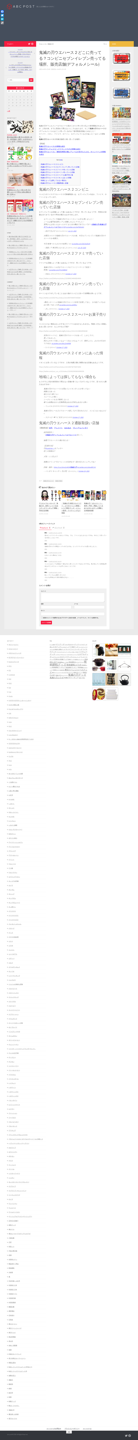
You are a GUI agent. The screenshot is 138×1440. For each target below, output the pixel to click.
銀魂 (10, 1388)
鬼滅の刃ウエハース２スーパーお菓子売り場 (56, 175)
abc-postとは (87, 1429)
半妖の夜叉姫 (13, 1251)
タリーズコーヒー (14, 1040)
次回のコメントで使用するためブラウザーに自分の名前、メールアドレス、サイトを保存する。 (71, 618)
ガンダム (11, 890)
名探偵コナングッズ (79, 659)
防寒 (10, 1397)
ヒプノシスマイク (14, 1105)
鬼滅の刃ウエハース (48, 481)
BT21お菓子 (52, 644)
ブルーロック (13, 1126)
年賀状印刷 (12, 1298)
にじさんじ (12, 821)
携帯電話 (11, 1311)
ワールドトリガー (14, 1212)
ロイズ (11, 1199)
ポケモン (11, 1156)
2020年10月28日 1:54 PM (55, 572)
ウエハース (42, 44)
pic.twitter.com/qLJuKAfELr (68, 305)
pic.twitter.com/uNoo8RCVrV (86, 467)
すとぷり (11, 808)
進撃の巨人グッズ (77, 672)
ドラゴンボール (14, 1079)
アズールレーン (14, 855)
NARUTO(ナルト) (13, 718)
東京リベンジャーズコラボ (59, 672)
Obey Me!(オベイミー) (15, 730)
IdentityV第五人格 (14, 705)
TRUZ (10, 761)
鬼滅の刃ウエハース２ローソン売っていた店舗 (57, 172)
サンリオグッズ (82, 647)
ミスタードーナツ (14, 1173)
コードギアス (13, 954)
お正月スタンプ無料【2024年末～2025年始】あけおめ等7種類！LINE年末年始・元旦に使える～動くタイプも (20, 272)
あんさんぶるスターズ (16, 778)
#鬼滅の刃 (95, 224)
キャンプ (11, 894)
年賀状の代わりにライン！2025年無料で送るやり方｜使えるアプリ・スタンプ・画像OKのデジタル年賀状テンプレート (20, 219)
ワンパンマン (13, 1203)
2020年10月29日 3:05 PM (55, 561)
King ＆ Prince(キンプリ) (16, 709)
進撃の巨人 (12, 1375)
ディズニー (12, 1057)
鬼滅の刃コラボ (57, 677)
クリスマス (12, 911)
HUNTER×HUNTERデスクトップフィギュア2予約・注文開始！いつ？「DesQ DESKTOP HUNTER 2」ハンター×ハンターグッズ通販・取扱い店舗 (121, 212)
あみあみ (67, 428)
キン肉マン (12, 907)
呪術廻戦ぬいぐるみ (62, 662)
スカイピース (13, 988)
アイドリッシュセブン (16, 842)
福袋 (10, 1350)
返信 (46, 540)
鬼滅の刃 (51, 44)
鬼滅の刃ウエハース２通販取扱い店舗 (54, 183)
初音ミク (11, 1246)
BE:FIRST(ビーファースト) (16, 657)
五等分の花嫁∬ (13, 1221)
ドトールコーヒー (14, 1070)
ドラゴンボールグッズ (61, 652)
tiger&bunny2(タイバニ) (16, 752)
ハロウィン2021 (13, 1092)
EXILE (10, 683)
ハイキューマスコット (61, 654)
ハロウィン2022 (13, 1096)
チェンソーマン (14, 1044)
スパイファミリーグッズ (74, 649)
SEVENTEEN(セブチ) (14, 743)
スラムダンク (13, 1019)
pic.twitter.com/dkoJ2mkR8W (61, 343)
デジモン (11, 1062)
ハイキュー (12, 1083)
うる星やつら (13, 782)
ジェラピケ (12, 980)
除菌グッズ (12, 1401)
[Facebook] (2, 11)
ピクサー (11, 1109)
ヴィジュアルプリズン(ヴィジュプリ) (20, 1216)
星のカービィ (13, 1324)
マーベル (11, 1169)
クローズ (11, 928)
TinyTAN (11, 756)
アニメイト (58, 428)
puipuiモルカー (13, 735)
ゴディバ (11, 958)
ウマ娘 (11, 868)
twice (10, 765)
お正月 (11, 795)
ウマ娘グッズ (73, 647)
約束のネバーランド (15, 1354)
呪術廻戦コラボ (74, 664)
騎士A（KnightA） (14, 1406)
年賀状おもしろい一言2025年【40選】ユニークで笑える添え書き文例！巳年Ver (19, 192)
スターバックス (14, 993)
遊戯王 (11, 1380)
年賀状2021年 (13, 1285)
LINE (8, 214)
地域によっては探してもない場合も (53, 180)
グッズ (11, 933)
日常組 (11, 1320)
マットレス (12, 1165)
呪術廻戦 (11, 1268)
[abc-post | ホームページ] (20, 6)
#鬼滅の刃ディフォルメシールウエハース (61, 435)
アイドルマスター (14, 847)
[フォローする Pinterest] (32, 44)
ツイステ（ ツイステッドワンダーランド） (22, 1049)
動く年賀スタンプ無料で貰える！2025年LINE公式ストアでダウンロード (19, 166)
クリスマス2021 (13, 915)
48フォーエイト (13, 645)
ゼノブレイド (13, 1027)
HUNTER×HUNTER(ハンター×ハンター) (20, 700)
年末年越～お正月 (12, 135)
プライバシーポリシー (72, 1429)
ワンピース (12, 1208)
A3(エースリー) (13, 649)
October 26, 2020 (83, 471)
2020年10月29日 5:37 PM (55, 553)
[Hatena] (2, 19)
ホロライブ (12, 1148)
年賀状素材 (12, 1302)
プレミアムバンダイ (80, 428)
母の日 (11, 1341)
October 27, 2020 (70, 274)
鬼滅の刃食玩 (58, 481)
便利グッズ (12, 1225)
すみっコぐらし (14, 812)
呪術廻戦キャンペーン (76, 662)
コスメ (11, 941)
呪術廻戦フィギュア (59, 667)
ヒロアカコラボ (56, 657)
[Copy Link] (2, 23)
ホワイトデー (13, 1152)
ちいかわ (11, 816)
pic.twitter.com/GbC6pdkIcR (81, 244)
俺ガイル (11, 1229)
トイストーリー (14, 1066)
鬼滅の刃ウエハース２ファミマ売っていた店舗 (57, 170)
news (8, 161)
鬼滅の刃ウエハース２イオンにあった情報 (55, 178)
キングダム (12, 898)
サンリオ (11, 971)
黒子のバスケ (13, 1418)
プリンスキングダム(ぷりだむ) (18, 1135)
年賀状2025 (56, 670)
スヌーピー (12, 1006)
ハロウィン (12, 1087)
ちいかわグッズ (65, 647)
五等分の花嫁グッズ (61, 659)
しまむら (11, 804)
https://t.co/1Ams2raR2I (61, 467)
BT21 (10, 666)
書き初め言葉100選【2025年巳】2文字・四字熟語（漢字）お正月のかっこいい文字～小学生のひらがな (20, 139)
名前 (42, 604)
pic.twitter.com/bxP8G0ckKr (75, 227)
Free (10, 692)
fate (10, 688)
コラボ (11, 945)
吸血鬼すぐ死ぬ (14, 1264)
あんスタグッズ (55, 647)
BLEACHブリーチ (14, 662)
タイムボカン (13, 1036)
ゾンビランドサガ (14, 1031)
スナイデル (12, 1001)
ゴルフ (11, 963)
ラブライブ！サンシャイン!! (17, 1191)
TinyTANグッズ (83, 644)
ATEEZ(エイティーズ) (15, 653)
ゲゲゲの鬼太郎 (14, 937)
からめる (11, 799)
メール (76, 604)
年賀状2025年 (14, 161)
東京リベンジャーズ (15, 1328)
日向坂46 (11, 1315)
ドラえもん (12, 1074)
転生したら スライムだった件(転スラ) (20, 1367)
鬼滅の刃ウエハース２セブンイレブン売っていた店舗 (59, 167)
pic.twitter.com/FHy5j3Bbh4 (58, 270)
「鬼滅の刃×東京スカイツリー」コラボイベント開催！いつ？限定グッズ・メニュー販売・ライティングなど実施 (71, 508)
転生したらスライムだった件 (18, 1371)
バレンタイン (13, 1100)
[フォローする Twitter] (29, 44)
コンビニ (11, 950)
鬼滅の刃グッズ (77, 674)
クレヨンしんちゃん (15, 924)
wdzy (10, 769)
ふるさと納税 (13, 825)
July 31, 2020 (72, 231)
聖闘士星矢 (12, 1363)
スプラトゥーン (14, 1014)
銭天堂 (11, 1393)
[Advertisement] (69, 27)
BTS (10, 670)
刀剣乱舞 (11, 1238)
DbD (10, 679)
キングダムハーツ (14, 902)
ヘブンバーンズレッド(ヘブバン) (19, 1143)
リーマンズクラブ (14, 1195)
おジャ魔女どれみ (14, 786)
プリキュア (12, 1130)
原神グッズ (71, 659)
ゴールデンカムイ (14, 967)
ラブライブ (12, 1186)
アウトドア (12, 851)
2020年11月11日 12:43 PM (55, 533)
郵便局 (11, 1384)
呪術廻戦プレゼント (72, 667)
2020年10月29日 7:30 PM (55, 544)
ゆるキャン (12, 834)
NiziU (10, 726)
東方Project (12, 1332)
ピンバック (59, 528)
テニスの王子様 (14, 1053)
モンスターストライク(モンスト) (19, 1182)
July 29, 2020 (82, 248)
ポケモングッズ (76, 657)
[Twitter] (2, 15)
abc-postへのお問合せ (54, 1429)
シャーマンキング (14, 976)
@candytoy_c (49, 448)
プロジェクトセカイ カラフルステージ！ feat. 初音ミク (26, 1139)
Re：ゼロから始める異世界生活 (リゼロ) (21, 739)
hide (61, 160)
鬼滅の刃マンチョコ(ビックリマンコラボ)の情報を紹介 (60, 149)
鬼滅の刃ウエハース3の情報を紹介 (52, 146)
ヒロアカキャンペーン (72, 654)
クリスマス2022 (13, 920)
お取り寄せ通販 (14, 791)
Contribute (12, 675)
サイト (43, 610)
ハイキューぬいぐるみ (72, 652)
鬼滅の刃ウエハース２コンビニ (51, 164)
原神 (10, 1255)
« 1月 (8, 111)
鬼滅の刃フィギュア (71, 678)
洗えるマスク (70, 672)
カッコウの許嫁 (14, 881)
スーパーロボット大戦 (16, 1023)
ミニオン (11, 1178)
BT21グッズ (60, 644)
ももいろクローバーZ (15, 829)
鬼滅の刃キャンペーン (62, 675)
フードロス (12, 1117)
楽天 (50, 428)
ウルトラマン (13, 872)
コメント (46, 528)
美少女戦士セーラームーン (17, 1358)
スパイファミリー (14, 1010)
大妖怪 (11, 1272)
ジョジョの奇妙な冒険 (16, 984)
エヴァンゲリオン (14, 877)
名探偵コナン (13, 1259)
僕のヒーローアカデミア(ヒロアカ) (20, 1234)
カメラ (11, 885)
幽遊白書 (11, 1307)
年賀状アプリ (22, 214)
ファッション (13, 1113)
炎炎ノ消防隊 (13, 1345)
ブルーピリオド (14, 1122)
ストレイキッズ (14, 997)
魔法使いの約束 (14, 1414)
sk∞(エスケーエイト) (15, 748)
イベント (11, 859)
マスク (11, 1160)
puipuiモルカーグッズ (72, 644)
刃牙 (10, 1242)
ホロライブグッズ (66, 657)
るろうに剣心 (13, 838)
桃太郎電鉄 (12, 1337)
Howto (11, 696)
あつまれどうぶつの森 (16, 773)
